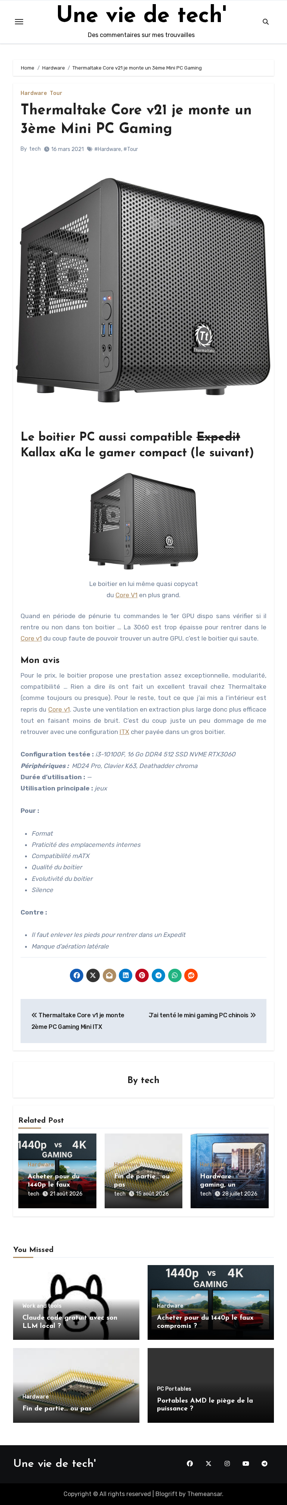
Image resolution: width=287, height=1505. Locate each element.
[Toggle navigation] (19, 21)
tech (35, 149)
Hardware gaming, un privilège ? (217, 1185)
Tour (56, 93)
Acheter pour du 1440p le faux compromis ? (54, 1185)
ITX (124, 731)
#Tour (130, 149)
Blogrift (166, 1494)
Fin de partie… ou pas (57, 1409)
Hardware (34, 93)
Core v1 (31, 638)
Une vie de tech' (141, 16)
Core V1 (126, 595)
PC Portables (174, 1389)
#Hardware (107, 149)
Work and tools (42, 1306)
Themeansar (204, 1494)
